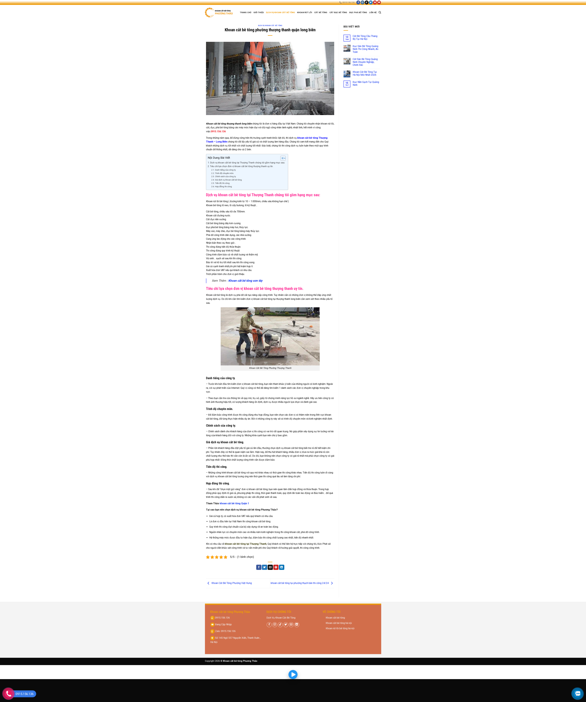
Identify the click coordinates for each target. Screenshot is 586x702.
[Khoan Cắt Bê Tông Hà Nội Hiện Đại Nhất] (219, 12)
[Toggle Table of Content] (281, 158)
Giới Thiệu (258, 12)
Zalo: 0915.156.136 (224, 631)
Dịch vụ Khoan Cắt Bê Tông (280, 12)
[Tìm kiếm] (380, 12)
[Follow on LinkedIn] (296, 624)
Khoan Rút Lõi (304, 12)
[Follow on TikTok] (367, 2)
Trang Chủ (245, 12)
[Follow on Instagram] (362, 2)
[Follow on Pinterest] (375, 2)
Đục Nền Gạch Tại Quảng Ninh (366, 83)
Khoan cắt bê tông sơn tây (245, 280)
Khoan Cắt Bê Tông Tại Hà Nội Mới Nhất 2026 (365, 73)
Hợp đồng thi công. (223, 186)
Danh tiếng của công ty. (225, 170)
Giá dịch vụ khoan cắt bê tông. (228, 180)
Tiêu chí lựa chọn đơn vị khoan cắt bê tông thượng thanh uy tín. (241, 166)
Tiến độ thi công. (222, 183)
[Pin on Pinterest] (276, 567)
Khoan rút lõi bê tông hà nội (340, 628)
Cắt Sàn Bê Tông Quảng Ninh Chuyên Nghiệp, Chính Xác (365, 62)
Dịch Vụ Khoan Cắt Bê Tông (280, 617)
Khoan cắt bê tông (336, 617)
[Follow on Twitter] (371, 2)
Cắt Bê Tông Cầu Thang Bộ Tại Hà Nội (365, 37)
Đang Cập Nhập (223, 624)
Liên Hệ (372, 12)
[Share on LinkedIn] (281, 567)
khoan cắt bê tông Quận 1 (234, 503)
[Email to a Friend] (270, 567)
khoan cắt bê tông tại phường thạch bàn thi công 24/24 (300, 583)
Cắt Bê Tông (320, 12)
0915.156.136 (222, 617)
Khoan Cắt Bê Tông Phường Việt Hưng (231, 583)
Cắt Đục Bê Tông (338, 12)
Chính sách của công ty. (225, 176)
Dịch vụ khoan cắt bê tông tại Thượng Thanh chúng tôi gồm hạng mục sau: (247, 162)
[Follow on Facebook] (358, 2)
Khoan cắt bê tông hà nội (339, 623)
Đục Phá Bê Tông (358, 12)
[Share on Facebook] (258, 567)
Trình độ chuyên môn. (224, 173)
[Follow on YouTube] (379, 2)
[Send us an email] (291, 624)
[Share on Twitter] (264, 567)
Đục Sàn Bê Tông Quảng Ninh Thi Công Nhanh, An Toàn (365, 49)
